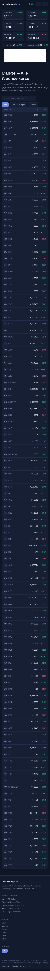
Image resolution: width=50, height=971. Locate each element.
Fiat (13, 105)
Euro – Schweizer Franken (13, 905)
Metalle (33, 105)
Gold (4, 936)
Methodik (5, 966)
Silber (4, 939)
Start (4, 923)
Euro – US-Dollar (9, 899)
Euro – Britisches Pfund (11, 902)
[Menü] (45, 4)
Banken (5, 929)
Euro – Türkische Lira (10, 909)
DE (4, 951)
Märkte (5, 926)
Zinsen (4, 932)
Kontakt (15, 966)
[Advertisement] (25, 55)
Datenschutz (25, 966)
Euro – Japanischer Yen (11, 912)
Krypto (22, 105)
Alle (5, 105)
